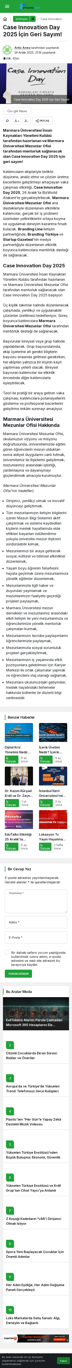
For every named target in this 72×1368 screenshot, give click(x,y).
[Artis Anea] (31, 6)
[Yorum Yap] (7, 121)
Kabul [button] (63, 1360)
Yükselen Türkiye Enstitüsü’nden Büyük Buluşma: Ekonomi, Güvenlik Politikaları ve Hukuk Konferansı (33, 1157)
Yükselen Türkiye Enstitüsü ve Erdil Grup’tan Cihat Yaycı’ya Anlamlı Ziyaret (33, 1190)
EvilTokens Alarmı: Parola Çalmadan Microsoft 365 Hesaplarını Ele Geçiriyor (34, 1025)
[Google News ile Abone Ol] (17, 111)
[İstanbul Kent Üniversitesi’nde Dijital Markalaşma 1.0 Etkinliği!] (53, 787)
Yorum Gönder (18, 973)
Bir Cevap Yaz (19, 869)
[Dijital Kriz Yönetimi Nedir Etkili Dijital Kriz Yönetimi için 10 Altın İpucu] (19, 743)
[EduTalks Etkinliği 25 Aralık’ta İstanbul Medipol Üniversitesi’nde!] (19, 830)
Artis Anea (22, 48)
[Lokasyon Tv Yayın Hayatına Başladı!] (53, 830)
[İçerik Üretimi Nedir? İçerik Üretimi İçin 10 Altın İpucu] (53, 743)
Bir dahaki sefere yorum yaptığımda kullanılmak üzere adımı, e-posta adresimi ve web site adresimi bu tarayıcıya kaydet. (38, 959)
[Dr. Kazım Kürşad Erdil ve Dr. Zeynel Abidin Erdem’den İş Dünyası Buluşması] (19, 787)
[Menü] (7, 6)
